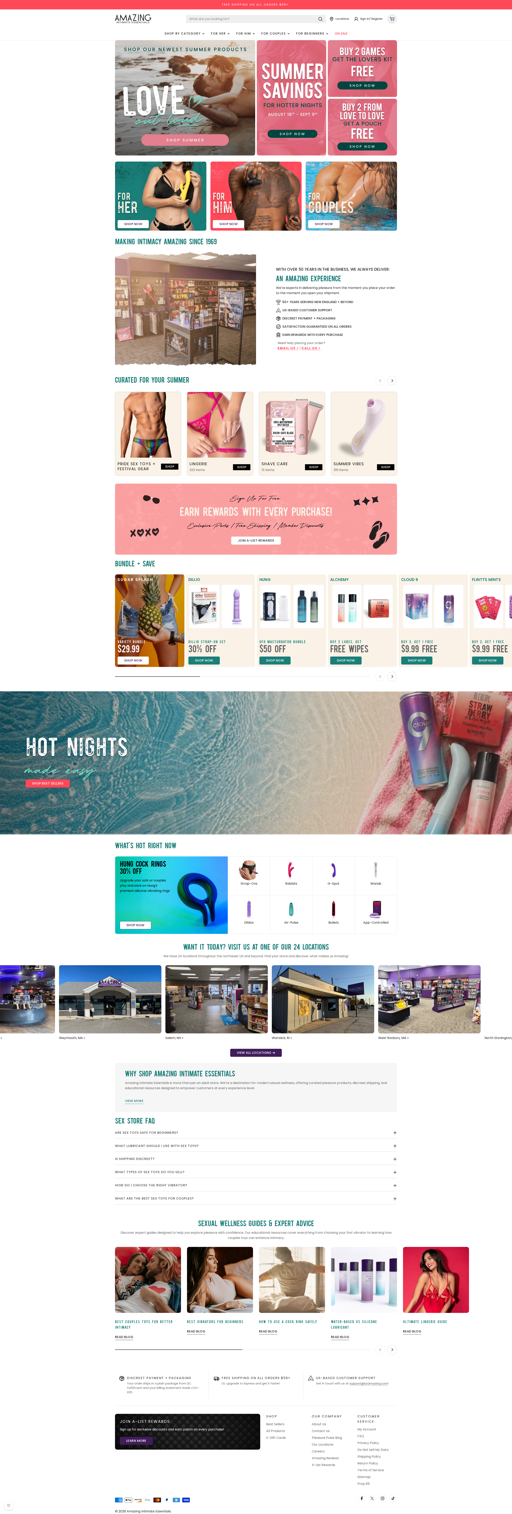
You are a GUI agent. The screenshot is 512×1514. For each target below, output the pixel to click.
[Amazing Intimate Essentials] (185, 98)
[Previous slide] (380, 380)
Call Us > (311, 348)
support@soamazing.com (369, 1383)
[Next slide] (392, 380)
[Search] (320, 19)
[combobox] (256, 19)
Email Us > (288, 348)
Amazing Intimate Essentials (149, 1511)
